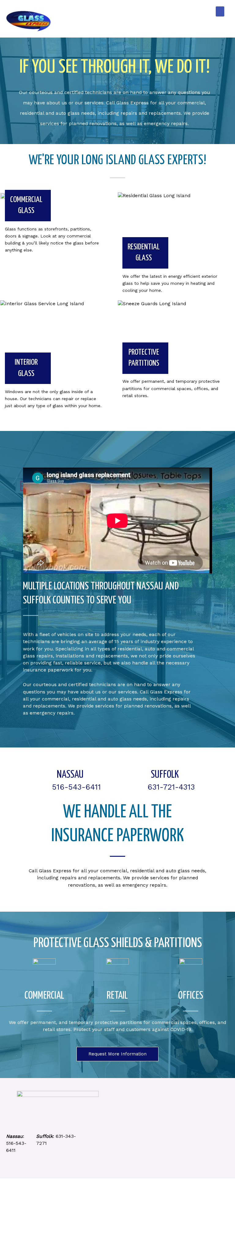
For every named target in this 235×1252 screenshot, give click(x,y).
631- (60, 1136)
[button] (220, 11)
